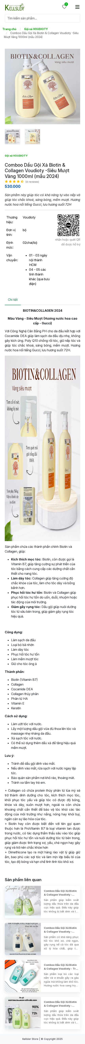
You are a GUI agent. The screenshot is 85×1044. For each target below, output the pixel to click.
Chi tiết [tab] (13, 300)
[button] (9, 29)
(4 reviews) (32, 181)
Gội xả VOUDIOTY (16, 155)
